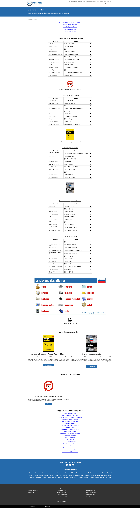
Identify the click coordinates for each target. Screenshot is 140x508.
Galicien (41, 475)
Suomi (98, 1)
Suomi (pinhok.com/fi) (90, 490)
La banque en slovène (70, 31)
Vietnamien (73, 480)
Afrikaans (31, 472)
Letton (92, 475)
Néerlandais (31, 477)
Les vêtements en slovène (70, 443)
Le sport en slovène (70, 439)
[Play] (90, 44)
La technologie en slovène (70, 27)
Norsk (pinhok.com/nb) (90, 496)
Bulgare (73, 472)
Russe (71, 477)
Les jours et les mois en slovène (70, 421)
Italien (82, 475)
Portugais (60, 477)
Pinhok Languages (35, 506)
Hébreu (56, 475)
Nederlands (94, 1)
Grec (51, 475)
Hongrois (65, 475)
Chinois (89, 472)
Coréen (94, 472)
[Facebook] (66, 465)
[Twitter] (70, 465)
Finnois (36, 475)
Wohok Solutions (48, 506)
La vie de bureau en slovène (70, 24)
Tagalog (97, 477)
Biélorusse (67, 472)
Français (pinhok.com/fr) (61, 492)
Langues (101, 3)
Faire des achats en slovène (70, 445)
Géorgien (46, 475)
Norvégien (38, 477)
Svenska (101, 1)
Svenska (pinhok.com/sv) (91, 492)
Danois (104, 472)
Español (84, 1)
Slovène (86, 477)
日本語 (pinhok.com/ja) (61, 501)
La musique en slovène (70, 450)
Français (75, 1)
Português (80, 1)
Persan (49, 477)
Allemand (36, 472)
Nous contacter (109, 3)
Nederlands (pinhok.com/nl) (91, 488)
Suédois (92, 477)
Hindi (60, 475)
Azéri (57, 472)
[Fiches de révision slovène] (48, 393)
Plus (48, 403)
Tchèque (102, 477)
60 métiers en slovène (70, 431)
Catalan (84, 472)
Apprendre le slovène (32, 19)
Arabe (46, 472)
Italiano (87, 1)
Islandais (77, 475)
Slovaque (81, 477)
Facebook (107, 506)
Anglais (42, 472)
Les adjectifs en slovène (70, 435)
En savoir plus (48, 365)
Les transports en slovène (70, 448)
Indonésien (71, 475)
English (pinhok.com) (61, 488)
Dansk (105, 1)
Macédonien (104, 475)
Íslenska (111, 1)
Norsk (108, 1)
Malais (109, 475)
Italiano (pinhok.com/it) (61, 499)
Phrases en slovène (70, 423)
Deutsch (72, 1)
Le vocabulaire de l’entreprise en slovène (70, 22)
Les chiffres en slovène (70, 413)
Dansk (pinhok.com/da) (90, 494)
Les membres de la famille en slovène (70, 429)
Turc (110, 477)
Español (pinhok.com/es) (62, 496)
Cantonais (78, 472)
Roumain (66, 477)
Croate (99, 472)
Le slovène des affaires (70, 441)
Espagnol (109, 472)
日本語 (90, 1)
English (68, 1)
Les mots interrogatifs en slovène (70, 425)
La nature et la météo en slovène (70, 452)
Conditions (30, 488)
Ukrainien (66, 480)
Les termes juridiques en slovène (70, 29)
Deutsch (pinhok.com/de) (62, 490)
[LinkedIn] (73, 465)
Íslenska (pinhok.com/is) (91, 499)
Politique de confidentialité (33, 490)
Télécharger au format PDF (70, 323)
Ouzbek (44, 477)
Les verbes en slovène (70, 427)
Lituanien (97, 475)
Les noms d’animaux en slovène (70, 415)
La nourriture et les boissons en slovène (70, 433)
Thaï (107, 477)
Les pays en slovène (70, 437)
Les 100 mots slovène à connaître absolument (70, 417)
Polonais (54, 477)
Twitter (111, 506)
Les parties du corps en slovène (70, 419)
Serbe (75, 477)
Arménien (52, 472)
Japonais (87, 475)
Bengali (61, 472)
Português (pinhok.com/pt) (62, 494)
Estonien (31, 475)
